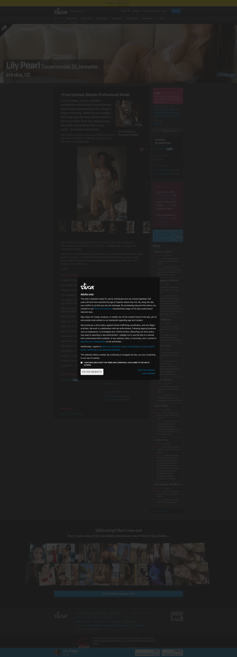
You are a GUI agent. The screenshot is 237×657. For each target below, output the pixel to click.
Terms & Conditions (102, 308)
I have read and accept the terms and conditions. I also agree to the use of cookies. (116, 364)
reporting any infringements (93, 341)
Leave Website (148, 373)
